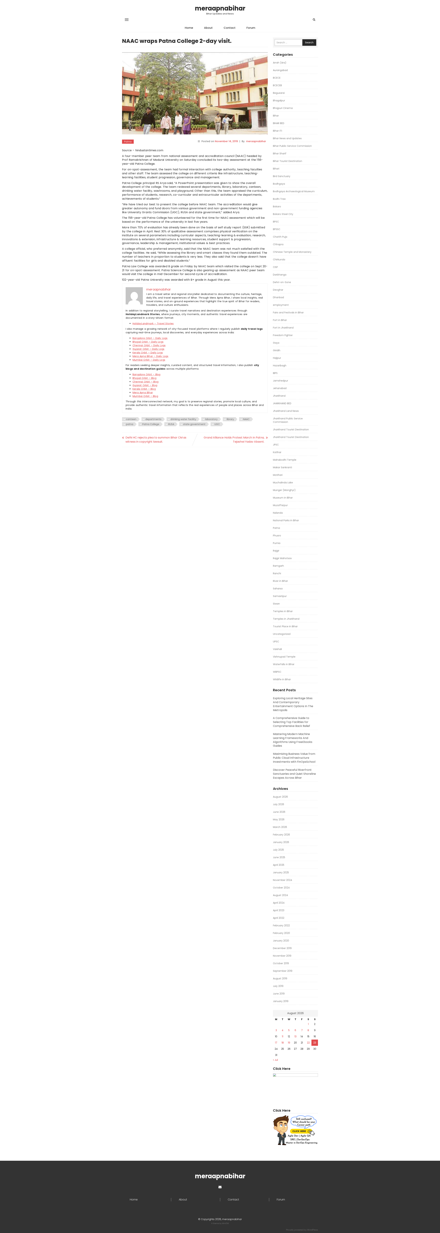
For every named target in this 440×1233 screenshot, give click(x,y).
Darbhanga (279, 274)
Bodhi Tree (279, 199)
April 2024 (279, 902)
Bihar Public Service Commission (292, 146)
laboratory (211, 419)
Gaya (276, 343)
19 (289, 1042)
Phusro (277, 535)
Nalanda (278, 513)
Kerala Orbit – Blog (144, 389)
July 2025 (278, 849)
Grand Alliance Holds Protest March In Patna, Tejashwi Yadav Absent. (234, 440)
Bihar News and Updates (287, 138)
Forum (250, 28)
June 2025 (279, 857)
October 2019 (281, 963)
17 (276, 1042)
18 (283, 1042)
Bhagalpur (279, 100)
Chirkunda (279, 259)
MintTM (225, 1223)
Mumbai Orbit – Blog (145, 396)
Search (309, 42)
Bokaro (277, 206)
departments (153, 419)
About (208, 28)
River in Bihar (280, 581)
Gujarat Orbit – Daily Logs (148, 349)
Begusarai (279, 93)
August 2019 (280, 978)
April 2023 (278, 910)
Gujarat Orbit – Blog (145, 385)
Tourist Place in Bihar (285, 626)
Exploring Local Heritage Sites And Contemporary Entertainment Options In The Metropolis (293, 704)
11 (282, 1036)
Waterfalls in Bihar (283, 664)
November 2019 (282, 955)
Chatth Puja (280, 237)
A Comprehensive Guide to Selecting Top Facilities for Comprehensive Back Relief (291, 722)
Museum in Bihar (283, 497)
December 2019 (282, 948)
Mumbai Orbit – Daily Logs (149, 360)
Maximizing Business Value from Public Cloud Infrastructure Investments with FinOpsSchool (294, 758)
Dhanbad (278, 297)
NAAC (246, 419)
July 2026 (278, 804)
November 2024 (282, 880)
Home (189, 28)
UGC (217, 424)
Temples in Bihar (283, 611)
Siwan (276, 603)
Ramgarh (278, 566)
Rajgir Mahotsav (282, 558)
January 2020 (281, 940)
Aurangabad (280, 70)
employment (281, 305)
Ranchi (277, 573)
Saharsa (278, 588)
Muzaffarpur (280, 505)
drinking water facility (183, 419)
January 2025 (281, 872)
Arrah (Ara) (279, 62)
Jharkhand (279, 396)
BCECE (276, 78)
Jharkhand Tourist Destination (291, 429)
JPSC (276, 444)
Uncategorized (281, 634)
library (230, 419)
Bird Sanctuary (281, 176)
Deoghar (278, 290)
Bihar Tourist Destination (287, 161)
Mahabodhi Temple (284, 460)
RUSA (171, 424)
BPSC (276, 221)
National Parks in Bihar (286, 520)
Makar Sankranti (282, 467)
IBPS (275, 373)
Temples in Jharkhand (286, 619)
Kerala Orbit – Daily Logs (148, 352)
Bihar (276, 115)
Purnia (276, 543)
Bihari (276, 168)
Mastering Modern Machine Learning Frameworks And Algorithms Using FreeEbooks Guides (292, 740)
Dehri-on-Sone (282, 282)
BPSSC (276, 229)
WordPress (312, 1229)
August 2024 (280, 895)
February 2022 (281, 925)
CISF (275, 267)
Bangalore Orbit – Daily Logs (150, 338)
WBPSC (277, 672)
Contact (229, 28)
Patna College (150, 424)
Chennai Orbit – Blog (145, 381)
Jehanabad (280, 388)
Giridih (276, 350)
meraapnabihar (220, 8)
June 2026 (279, 812)
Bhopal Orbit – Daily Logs (148, 341)
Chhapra (278, 244)
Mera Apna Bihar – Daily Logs (150, 356)
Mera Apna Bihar (143, 392)
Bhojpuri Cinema (283, 108)
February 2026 (281, 834)
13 (295, 1036)
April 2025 (278, 865)
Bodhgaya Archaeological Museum (294, 191)
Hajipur (277, 358)
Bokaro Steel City (283, 214)
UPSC (276, 641)
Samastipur (280, 596)
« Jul (275, 1060)
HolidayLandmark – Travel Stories (153, 323)
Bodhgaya (279, 184)
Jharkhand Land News (286, 411)
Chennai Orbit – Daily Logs (149, 345)
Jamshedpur (280, 380)
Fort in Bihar (280, 320)
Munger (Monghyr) (284, 490)
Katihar (277, 452)
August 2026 (280, 796)
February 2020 (281, 933)
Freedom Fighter (283, 335)
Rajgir (276, 550)
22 (308, 1042)
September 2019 (282, 971)
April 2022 (278, 918)
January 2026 (281, 842)
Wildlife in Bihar (282, 679)
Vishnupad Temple (284, 656)
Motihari (278, 475)
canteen (131, 419)
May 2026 (278, 819)
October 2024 (281, 887)
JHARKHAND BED (282, 403)
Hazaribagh (279, 365)
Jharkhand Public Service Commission (288, 420)
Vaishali (277, 649)
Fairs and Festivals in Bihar (288, 312)
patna (129, 424)
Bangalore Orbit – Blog (146, 374)
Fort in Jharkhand (283, 327)
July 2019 (278, 986)
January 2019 (280, 1001)
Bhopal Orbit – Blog (144, 378)
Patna (128, 141)
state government (194, 424)
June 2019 (279, 993)
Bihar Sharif (279, 153)
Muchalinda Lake (283, 482)
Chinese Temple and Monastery (292, 252)
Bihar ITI (277, 131)
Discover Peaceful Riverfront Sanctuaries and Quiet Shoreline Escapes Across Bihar (294, 774)
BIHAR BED (278, 123)
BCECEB (277, 85)
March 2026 (280, 827)
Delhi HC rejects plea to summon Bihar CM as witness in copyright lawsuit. (155, 440)
